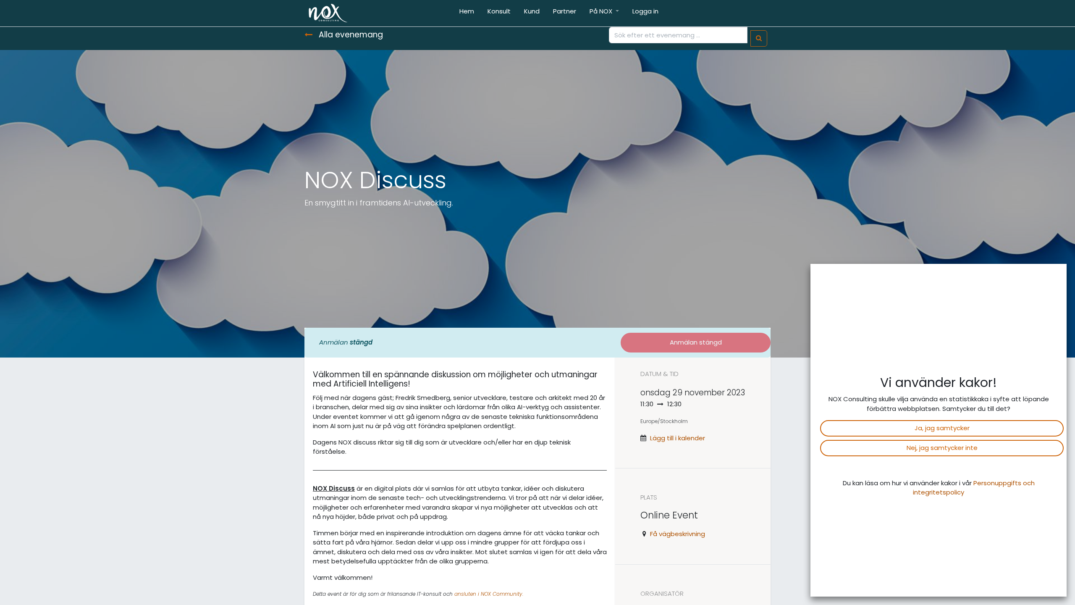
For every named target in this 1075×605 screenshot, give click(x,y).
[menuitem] (466, 13)
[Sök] (758, 38)
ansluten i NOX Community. (488, 593)
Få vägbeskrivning (677, 533)
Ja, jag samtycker (942, 428)
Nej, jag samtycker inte (942, 447)
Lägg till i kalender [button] (677, 438)
